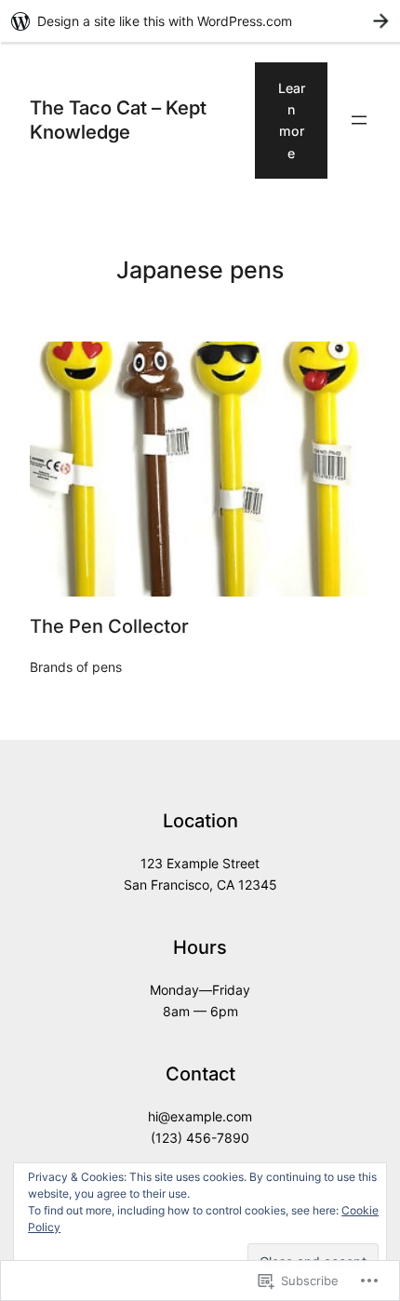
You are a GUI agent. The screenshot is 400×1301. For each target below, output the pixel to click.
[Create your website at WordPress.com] (200, 21)
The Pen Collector (109, 626)
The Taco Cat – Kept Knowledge (118, 120)
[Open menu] (359, 120)
